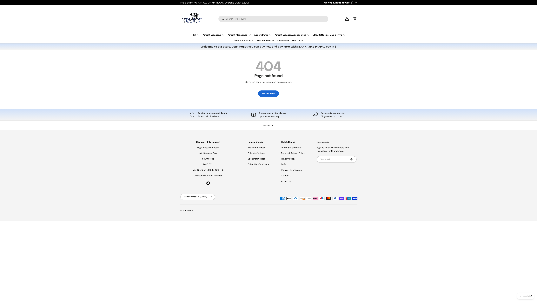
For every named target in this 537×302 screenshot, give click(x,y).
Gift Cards (297, 40)
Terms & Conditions (291, 147)
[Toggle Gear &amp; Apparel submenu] (252, 40)
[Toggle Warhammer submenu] (273, 40)
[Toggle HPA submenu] (198, 35)
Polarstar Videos (256, 153)
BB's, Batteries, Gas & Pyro (327, 34)
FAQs (283, 164)
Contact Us (287, 175)
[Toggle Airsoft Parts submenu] (270, 35)
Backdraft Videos (256, 158)
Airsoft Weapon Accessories (290, 34)
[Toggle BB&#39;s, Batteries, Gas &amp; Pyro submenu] (344, 35)
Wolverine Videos (256, 147)
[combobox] (273, 19)
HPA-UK (190, 210)
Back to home (268, 93)
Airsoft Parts (261, 34)
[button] (355, 19)
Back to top (268, 125)
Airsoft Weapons (212, 34)
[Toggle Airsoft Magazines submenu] (249, 35)
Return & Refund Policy (293, 153)
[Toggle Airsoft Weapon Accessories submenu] (308, 35)
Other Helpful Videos (258, 164)
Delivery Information (291, 169)
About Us (286, 181)
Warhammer (264, 40)
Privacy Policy (288, 158)
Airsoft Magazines (237, 34)
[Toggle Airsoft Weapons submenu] (223, 35)
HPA (194, 34)
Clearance (283, 40)
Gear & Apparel (242, 40)
